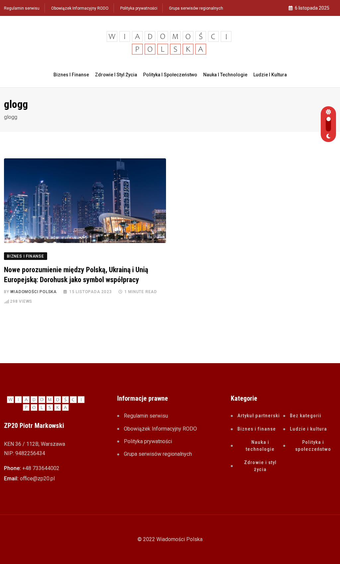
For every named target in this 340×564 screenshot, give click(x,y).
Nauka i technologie (225, 74)
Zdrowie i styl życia (116, 74)
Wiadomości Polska (33, 291)
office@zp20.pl (37, 478)
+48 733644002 (40, 468)
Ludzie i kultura (270, 74)
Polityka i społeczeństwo (170, 74)
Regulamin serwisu (22, 8)
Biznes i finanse (71, 74)
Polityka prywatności (138, 8)
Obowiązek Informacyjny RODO (80, 8)
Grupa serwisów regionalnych (196, 8)
